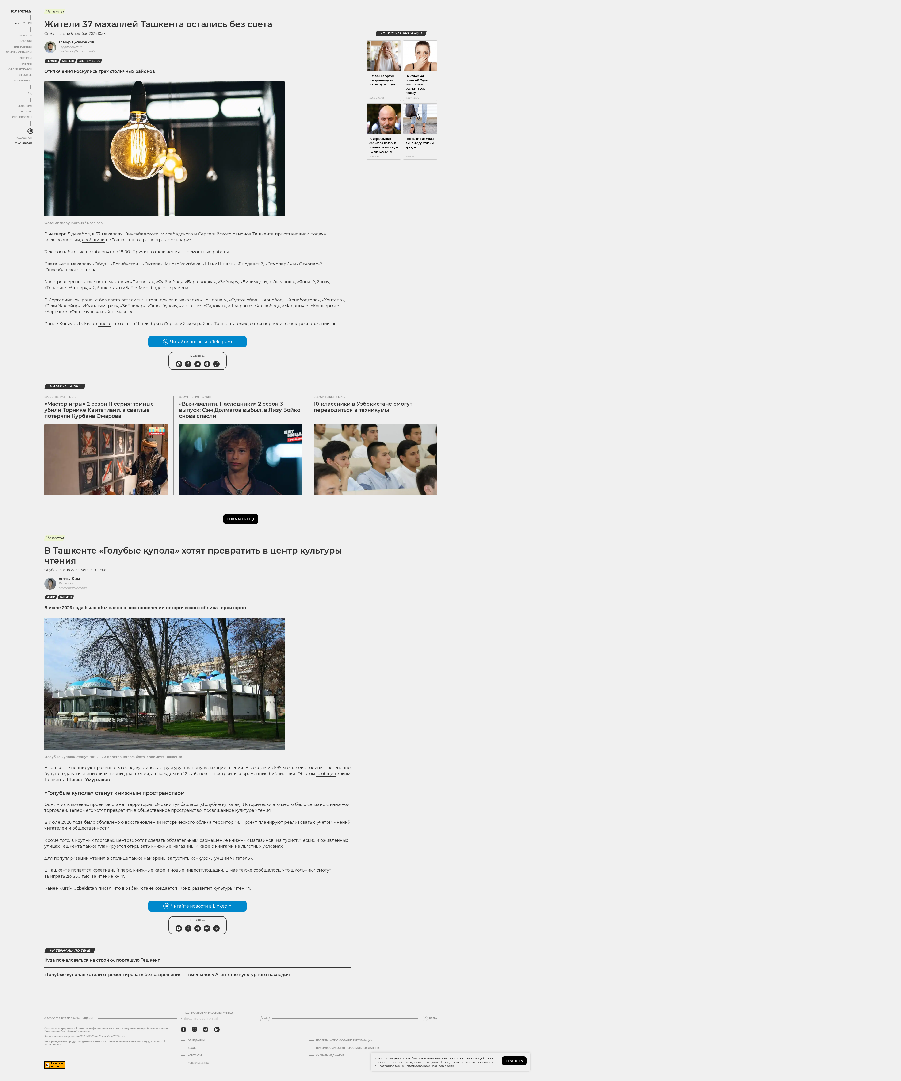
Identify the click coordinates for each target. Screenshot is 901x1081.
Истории (25, 41)
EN (30, 23)
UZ (23, 23)
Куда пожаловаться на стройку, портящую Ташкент (102, 960)
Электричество (89, 60)
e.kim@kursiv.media (72, 587)
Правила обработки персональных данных (348, 1048)
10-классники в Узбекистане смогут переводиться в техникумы (363, 407)
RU (17, 23)
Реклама (25, 111)
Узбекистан (23, 143)
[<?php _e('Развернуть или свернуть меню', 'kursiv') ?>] (30, 131)
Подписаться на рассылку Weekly (208, 1013)
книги (50, 597)
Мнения (26, 63)
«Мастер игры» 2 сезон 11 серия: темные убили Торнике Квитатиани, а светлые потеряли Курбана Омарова (99, 410)
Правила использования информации (344, 1040)
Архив (192, 1048)
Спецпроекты (22, 117)
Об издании (196, 1040)
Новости (25, 35)
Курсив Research (20, 69)
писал (104, 323)
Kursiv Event (23, 80)
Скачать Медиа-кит (330, 1055)
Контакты (195, 1055)
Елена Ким (69, 578)
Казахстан (24, 137)
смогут (324, 870)
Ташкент (68, 60)
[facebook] (183, 1029)
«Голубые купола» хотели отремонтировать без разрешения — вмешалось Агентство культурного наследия (167, 974)
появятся (81, 870)
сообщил (326, 773)
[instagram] (194, 1029)
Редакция (25, 106)
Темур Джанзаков (76, 42)
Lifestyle (25, 75)
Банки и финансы (19, 52)
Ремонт (51, 60)
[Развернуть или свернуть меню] (30, 93)
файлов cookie (443, 1066)
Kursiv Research (199, 1063)
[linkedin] (217, 1029)
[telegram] (205, 1029)
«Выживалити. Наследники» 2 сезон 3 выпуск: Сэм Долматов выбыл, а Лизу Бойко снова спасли (239, 410)
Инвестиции (23, 46)
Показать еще (241, 519)
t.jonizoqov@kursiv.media (76, 51)
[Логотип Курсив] (21, 11)
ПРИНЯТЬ (514, 1061)
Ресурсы (25, 58)
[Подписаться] (265, 1018)
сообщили (93, 239)
